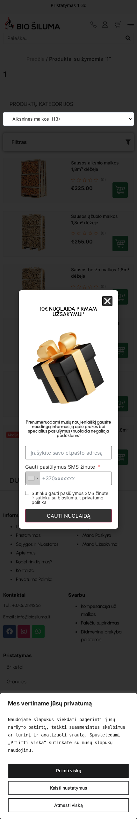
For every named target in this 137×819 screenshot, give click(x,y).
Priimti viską (68, 770)
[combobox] (68, 119)
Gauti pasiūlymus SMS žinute (60, 466)
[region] (68, 756)
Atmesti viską (68, 805)
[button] (107, 301)
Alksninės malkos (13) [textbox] (34, 119)
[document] (68, 409)
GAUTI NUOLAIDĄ (68, 516)
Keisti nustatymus (68, 788)
